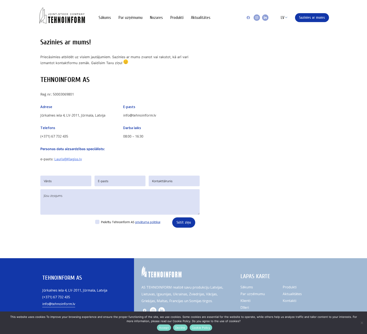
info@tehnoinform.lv (139, 115)
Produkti (177, 17)
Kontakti (289, 300)
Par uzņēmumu (131, 17)
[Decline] (362, 323)
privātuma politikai (147, 222)
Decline (180, 327)
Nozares (156, 17)
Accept (164, 327)
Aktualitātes (200, 17)
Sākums (105, 17)
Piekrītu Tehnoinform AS (130, 222)
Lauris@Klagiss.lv (68, 159)
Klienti (245, 300)
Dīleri (244, 307)
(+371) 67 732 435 (54, 136)
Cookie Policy (201, 327)
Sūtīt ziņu (183, 222)
